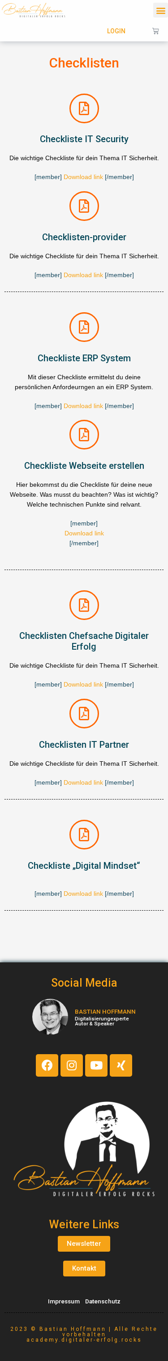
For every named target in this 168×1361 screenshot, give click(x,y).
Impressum (64, 1301)
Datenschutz (103, 1301)
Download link (83, 177)
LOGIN (116, 31)
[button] (160, 10)
